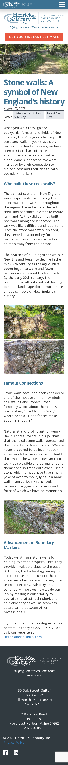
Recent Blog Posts (54, 115)
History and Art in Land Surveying (28, 115)
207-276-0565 (34, 728)
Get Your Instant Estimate (34, 37)
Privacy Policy (13, 742)
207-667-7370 (34, 704)
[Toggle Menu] (34, 4)
